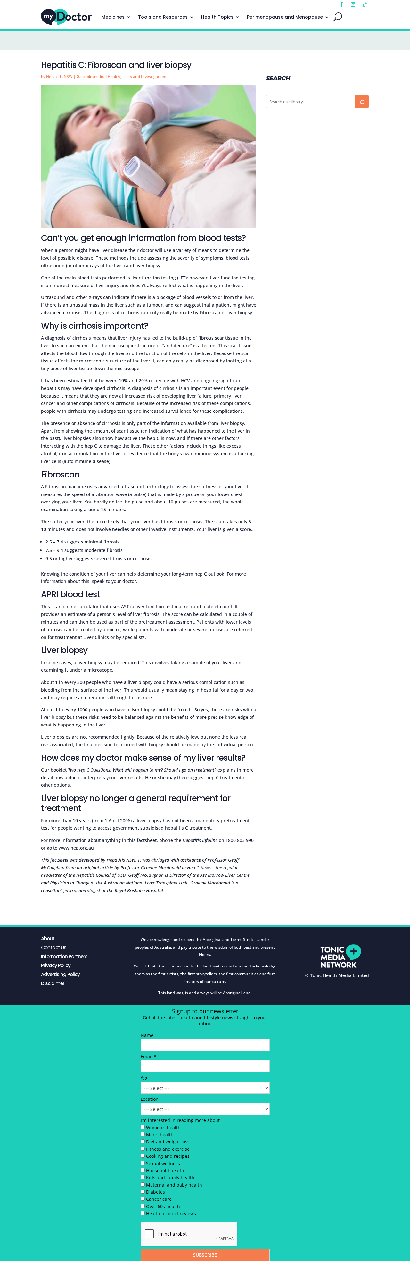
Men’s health (160, 1135)
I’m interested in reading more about (180, 1120)
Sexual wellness (163, 1163)
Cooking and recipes (168, 1156)
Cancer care (159, 1199)
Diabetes (155, 1192)
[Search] (362, 101)
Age (145, 1077)
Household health (165, 1170)
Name (147, 1035)
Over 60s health (163, 1206)
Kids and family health (170, 1177)
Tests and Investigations (144, 76)
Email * (148, 1056)
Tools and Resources (163, 17)
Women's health (163, 1127)
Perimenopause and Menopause (285, 17)
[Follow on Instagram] (352, 4)
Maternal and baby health (174, 1185)
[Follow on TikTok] (364, 4)
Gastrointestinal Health (98, 76)
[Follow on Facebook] (341, 4)
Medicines (113, 17)
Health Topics (217, 17)
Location (150, 1099)
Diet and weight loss (168, 1142)
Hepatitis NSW (59, 76)
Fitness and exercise (168, 1149)
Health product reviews (171, 1213)
